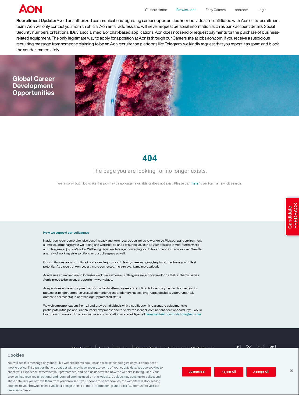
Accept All (261, 371)
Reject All (228, 371)
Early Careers (216, 9)
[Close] (291, 371)
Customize (197, 371)
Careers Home (156, 9)
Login (262, 9)
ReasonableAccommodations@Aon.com (173, 314)
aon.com (241, 9)
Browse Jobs (186, 9)
